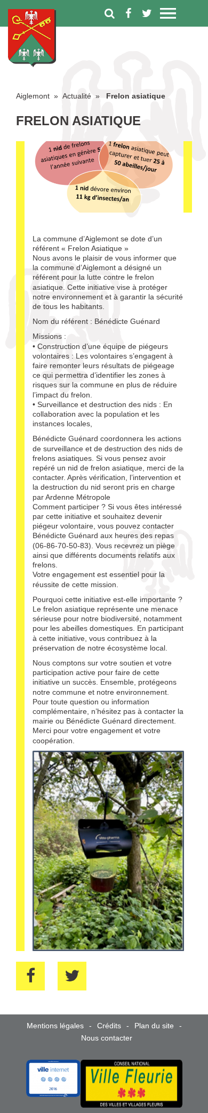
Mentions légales (55, 1025)
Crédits (109, 1025)
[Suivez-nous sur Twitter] (147, 13)
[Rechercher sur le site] (110, 13)
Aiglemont (33, 96)
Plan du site (154, 1025)
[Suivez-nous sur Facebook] (128, 13)
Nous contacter (106, 1038)
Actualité (76, 96)
